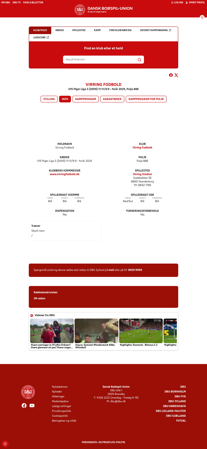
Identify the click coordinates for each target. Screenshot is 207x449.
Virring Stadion (142, 174)
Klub (142, 144)
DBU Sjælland (176, 416)
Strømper (79, 198)
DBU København (174, 406)
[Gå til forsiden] (103, 9)
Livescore (39, 38)
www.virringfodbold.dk (64, 174)
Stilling (49, 99)
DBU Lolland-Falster (171, 411)
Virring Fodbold (142, 147)
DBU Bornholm (175, 392)
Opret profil (197, 3)
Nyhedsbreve (59, 387)
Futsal (181, 421)
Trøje (50, 198)
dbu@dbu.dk (118, 401)
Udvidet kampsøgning (154, 30)
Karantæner (112, 99)
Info (65, 99)
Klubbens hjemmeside (64, 171)
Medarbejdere (60, 401)
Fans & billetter (33, 3)
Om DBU (5, 3)
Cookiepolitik (60, 416)
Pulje (142, 157)
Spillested (142, 171)
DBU (183, 387)
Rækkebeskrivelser (46, 292)
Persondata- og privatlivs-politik (103, 442)
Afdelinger (58, 396)
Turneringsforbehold (142, 211)
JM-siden (39, 298)
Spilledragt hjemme (64, 195)
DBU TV (17, 3)
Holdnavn (64, 144)
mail (111, 270)
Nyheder (57, 392)
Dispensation (64, 211)
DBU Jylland (177, 401)
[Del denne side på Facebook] (171, 75)
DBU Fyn (180, 396)
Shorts (64, 198)
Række (64, 157)
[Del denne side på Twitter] (176, 75)
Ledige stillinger (61, 406)
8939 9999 (135, 270)
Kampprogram (85, 99)
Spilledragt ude (142, 195)
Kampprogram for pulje (146, 99)
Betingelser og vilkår (64, 421)
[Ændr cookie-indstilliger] (5, 443)
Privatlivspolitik (61, 411)
